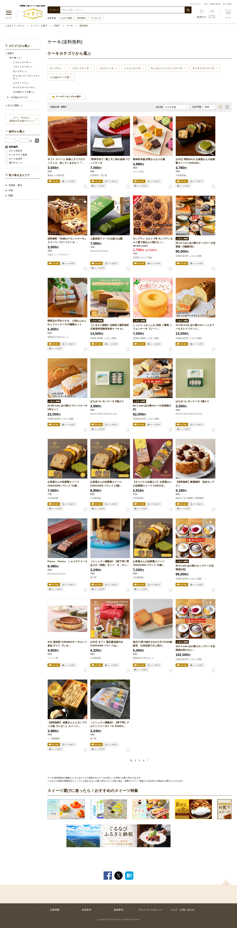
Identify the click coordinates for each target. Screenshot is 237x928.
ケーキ (70, 25)
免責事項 (118, 909)
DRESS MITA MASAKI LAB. (103, 414)
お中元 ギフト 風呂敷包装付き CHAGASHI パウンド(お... (106, 643)
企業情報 (55, 909)
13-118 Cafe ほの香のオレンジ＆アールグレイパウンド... (195, 327)
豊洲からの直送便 (56, 175)
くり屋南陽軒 (54, 738)
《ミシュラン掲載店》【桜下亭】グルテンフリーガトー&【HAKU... (109, 724)
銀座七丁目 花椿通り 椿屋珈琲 (190, 498)
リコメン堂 (53, 658)
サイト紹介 (227, 4)
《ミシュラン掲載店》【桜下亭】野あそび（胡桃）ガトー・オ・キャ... (109, 563)
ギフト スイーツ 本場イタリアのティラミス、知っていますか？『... (66, 161)
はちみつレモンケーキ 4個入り (192, 401)
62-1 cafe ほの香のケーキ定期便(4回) (152, 407)
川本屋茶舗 (181, 175)
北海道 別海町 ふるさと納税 (146, 338)
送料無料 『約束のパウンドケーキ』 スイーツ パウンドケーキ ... (67, 240)
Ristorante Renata (99, 251)
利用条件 (86, 909)
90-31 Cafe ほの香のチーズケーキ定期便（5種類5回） (195, 245)
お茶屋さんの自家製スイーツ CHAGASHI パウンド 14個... (106, 483)
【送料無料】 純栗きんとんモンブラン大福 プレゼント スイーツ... (67, 724)
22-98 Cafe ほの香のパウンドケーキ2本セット (67, 407)
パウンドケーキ (22, 66)
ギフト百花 (138, 171)
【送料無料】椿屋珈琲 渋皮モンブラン (195, 483)
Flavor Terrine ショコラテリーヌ (67, 561)
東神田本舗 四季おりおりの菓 (149, 159)
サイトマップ (195, 4)
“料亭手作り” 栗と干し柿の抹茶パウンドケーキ (110, 161)
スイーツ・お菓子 (39, 25)
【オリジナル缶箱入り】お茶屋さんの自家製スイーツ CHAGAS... (152, 483)
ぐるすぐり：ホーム (14, 25)
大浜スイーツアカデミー (59, 254)
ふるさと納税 (66, 18)
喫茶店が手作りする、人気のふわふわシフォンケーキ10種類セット (67, 322)
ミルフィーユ (21, 83)
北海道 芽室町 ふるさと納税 (103, 338)
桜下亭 (93, 577)
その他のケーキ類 (24, 92)
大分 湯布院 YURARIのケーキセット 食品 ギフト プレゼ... (67, 643)
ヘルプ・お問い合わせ (212, 4)
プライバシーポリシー (150, 909)
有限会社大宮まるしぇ (58, 337)
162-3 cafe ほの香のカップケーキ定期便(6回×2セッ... (195, 648)
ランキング (96, 18)
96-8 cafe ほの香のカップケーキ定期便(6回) (195, 567)
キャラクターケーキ (24, 87)
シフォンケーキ (22, 62)
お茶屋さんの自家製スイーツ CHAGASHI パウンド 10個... (148, 563)
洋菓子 (57, 25)
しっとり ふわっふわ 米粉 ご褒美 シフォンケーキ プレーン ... (152, 327)
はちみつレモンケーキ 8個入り (107, 401)
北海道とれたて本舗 (142, 257)
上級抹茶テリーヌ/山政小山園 (106, 238)
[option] (66, 809)
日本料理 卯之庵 (98, 175)
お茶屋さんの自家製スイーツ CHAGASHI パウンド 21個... (63, 483)
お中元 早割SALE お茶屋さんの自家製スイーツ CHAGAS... (195, 161)
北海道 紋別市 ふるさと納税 (189, 256)
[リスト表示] (227, 107)
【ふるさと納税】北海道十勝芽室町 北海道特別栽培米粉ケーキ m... (109, 327)
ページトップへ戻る (226, 882)
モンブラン (20, 71)
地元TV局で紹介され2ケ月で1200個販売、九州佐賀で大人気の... (152, 643)
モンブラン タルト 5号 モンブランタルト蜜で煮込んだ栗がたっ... (153, 240)
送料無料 (81, 18)
